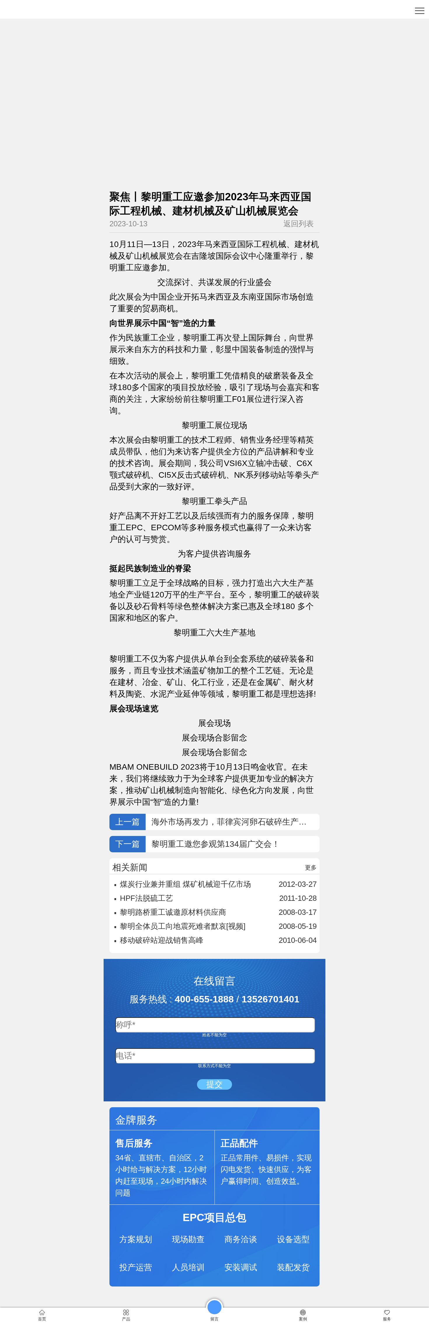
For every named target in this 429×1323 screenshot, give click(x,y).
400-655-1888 (204, 999)
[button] (419, 10)
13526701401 (270, 999)
